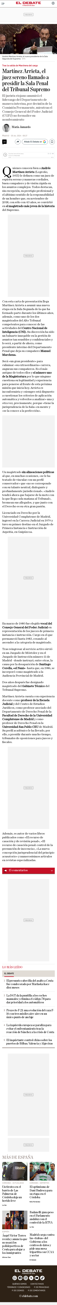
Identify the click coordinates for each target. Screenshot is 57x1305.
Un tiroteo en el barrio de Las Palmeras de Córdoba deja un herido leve (12, 1193)
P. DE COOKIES (18, 1290)
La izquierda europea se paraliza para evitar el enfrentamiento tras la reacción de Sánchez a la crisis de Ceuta (30, 1029)
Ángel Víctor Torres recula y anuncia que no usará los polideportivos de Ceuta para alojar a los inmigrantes (14, 1244)
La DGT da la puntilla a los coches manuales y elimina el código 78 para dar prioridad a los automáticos (28, 999)
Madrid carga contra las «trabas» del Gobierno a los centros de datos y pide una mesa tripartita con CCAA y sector (42, 1245)
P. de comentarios (36, 1290)
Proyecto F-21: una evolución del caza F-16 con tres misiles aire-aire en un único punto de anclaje (30, 1014)
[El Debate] (28, 3)
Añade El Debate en (33, 141)
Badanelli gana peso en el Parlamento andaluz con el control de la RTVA (42, 1217)
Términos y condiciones (18, 1287)
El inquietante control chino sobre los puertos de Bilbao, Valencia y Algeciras (29, 1042)
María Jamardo (21, 127)
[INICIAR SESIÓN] (53, 3)
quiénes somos (19, 1284)
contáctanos (37, 1284)
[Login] (53, 3)
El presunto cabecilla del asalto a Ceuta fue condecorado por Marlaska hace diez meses (29, 984)
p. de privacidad (41, 1287)
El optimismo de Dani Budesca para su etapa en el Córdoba (41, 1192)
